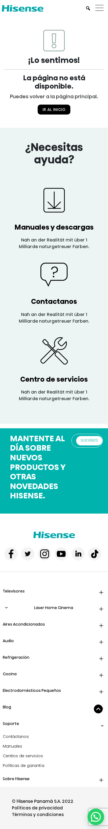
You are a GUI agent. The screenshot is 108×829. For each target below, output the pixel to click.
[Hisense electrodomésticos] (54, 535)
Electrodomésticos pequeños (32, 690)
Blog (7, 707)
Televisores (14, 591)
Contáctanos (16, 736)
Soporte (11, 723)
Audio (8, 641)
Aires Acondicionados (24, 624)
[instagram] (44, 553)
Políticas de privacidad (37, 808)
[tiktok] (94, 553)
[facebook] (11, 553)
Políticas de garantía (23, 765)
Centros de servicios (23, 756)
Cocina (10, 674)
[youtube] (61, 553)
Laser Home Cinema (53, 607)
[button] (96, 817)
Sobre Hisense (16, 779)
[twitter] (27, 553)
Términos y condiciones (38, 814)
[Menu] (100, 8)
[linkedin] (78, 553)
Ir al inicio (54, 109)
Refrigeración (16, 657)
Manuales (12, 746)
